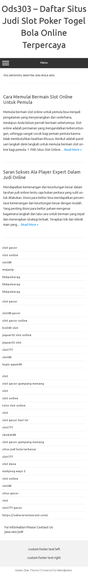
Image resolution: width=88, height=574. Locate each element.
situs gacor (10, 493)
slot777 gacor (12, 507)
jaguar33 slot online (16, 335)
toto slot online (13, 405)
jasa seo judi (14, 532)
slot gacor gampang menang (23, 383)
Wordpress (64, 570)
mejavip (8, 269)
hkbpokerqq (11, 277)
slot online (10, 255)
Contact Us (45, 527)
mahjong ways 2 (13, 471)
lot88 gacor (11, 313)
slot (5, 376)
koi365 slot (10, 327)
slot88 (6, 262)
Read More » (73, 149)
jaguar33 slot (11, 342)
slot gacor (9, 247)
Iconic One (22, 570)
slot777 (7, 349)
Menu (44, 62)
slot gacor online (14, 320)
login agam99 (12, 364)
